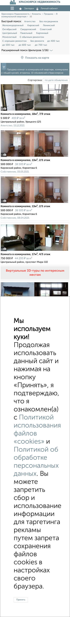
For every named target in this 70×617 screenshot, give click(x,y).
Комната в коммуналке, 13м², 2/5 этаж (25, 160)
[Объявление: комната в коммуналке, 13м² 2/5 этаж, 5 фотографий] (34, 156)
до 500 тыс (8, 45)
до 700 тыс (41, 45)
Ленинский (49, 25)
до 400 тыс (53, 41)
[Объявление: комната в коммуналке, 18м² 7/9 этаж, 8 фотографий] (34, 110)
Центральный (9, 33)
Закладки (29, 8)
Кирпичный (42, 33)
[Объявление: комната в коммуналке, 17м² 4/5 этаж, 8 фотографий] (34, 250)
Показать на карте (37, 57)
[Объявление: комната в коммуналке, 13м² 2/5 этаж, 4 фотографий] (34, 203)
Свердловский (28, 29)
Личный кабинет (49, 8)
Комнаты (36, 14)
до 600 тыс (25, 45)
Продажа (49, 14)
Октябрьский (9, 29)
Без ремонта (37, 41)
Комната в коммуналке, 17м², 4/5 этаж (25, 254)
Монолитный (9, 37)
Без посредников (48, 21)
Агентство (29, 21)
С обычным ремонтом (32, 37)
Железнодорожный (12, 25)
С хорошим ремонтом (14, 41)
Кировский (33, 25)
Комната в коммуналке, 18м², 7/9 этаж (25, 114)
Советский (46, 29)
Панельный (26, 33)
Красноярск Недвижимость (15, 14)
